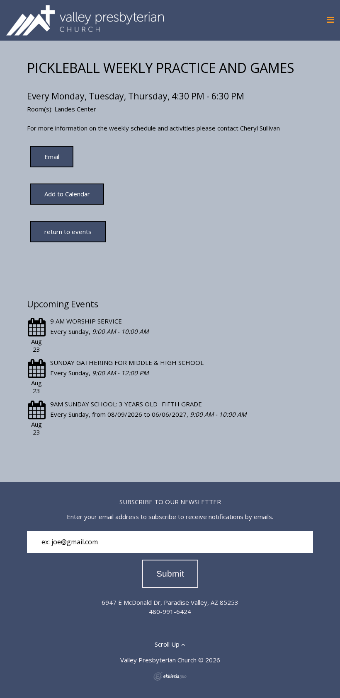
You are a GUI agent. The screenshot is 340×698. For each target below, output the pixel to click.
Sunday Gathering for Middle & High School (127, 362)
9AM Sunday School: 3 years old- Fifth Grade (126, 404)
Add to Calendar (67, 194)
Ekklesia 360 (170, 676)
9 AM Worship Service (86, 321)
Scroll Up (168, 644)
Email (51, 156)
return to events (68, 231)
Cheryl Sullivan (260, 128)
